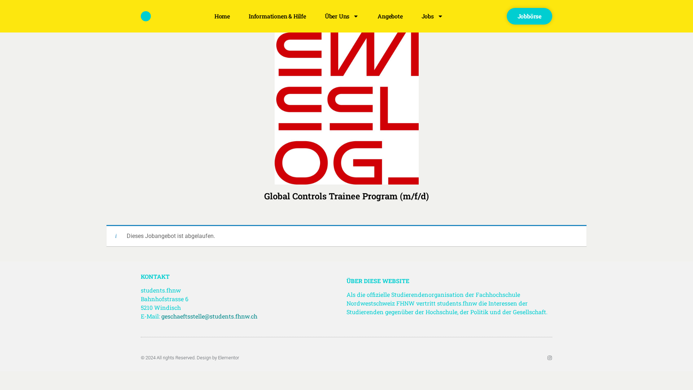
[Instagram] (549, 357)
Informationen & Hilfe (277, 16)
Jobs (428, 16)
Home (222, 16)
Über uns (337, 16)
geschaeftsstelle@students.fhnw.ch (209, 316)
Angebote (390, 16)
